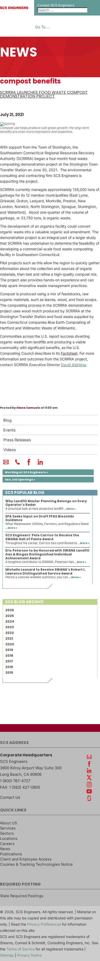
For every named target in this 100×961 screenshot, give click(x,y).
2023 (9, 627)
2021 (9, 638)
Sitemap (7, 955)
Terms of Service (20, 949)
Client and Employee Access (26, 859)
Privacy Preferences (44, 924)
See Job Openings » (20, 479)
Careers (7, 843)
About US (8, 823)
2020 (9, 644)
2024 (9, 621)
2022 (9, 633)
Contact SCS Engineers (55, 5)
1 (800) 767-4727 (15, 780)
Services (8, 828)
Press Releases (17, 440)
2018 (9, 655)
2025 (9, 616)
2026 (9, 610)
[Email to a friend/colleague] (6, 464)
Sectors (7, 833)
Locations (8, 838)
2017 (9, 661)
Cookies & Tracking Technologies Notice (36, 864)
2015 (9, 672)
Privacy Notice (29, 955)
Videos (9, 449)
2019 (9, 650)
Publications (11, 854)
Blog (7, 420)
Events (9, 430)
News (5, 849)
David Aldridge (73, 364)
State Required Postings (21, 896)
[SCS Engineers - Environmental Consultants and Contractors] (14, 7)
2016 (9, 667)
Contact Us (10, 797)
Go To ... (42, 27)
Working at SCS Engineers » (26, 472)
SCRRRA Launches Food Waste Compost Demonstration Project (44, 94)
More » (71, 509)
